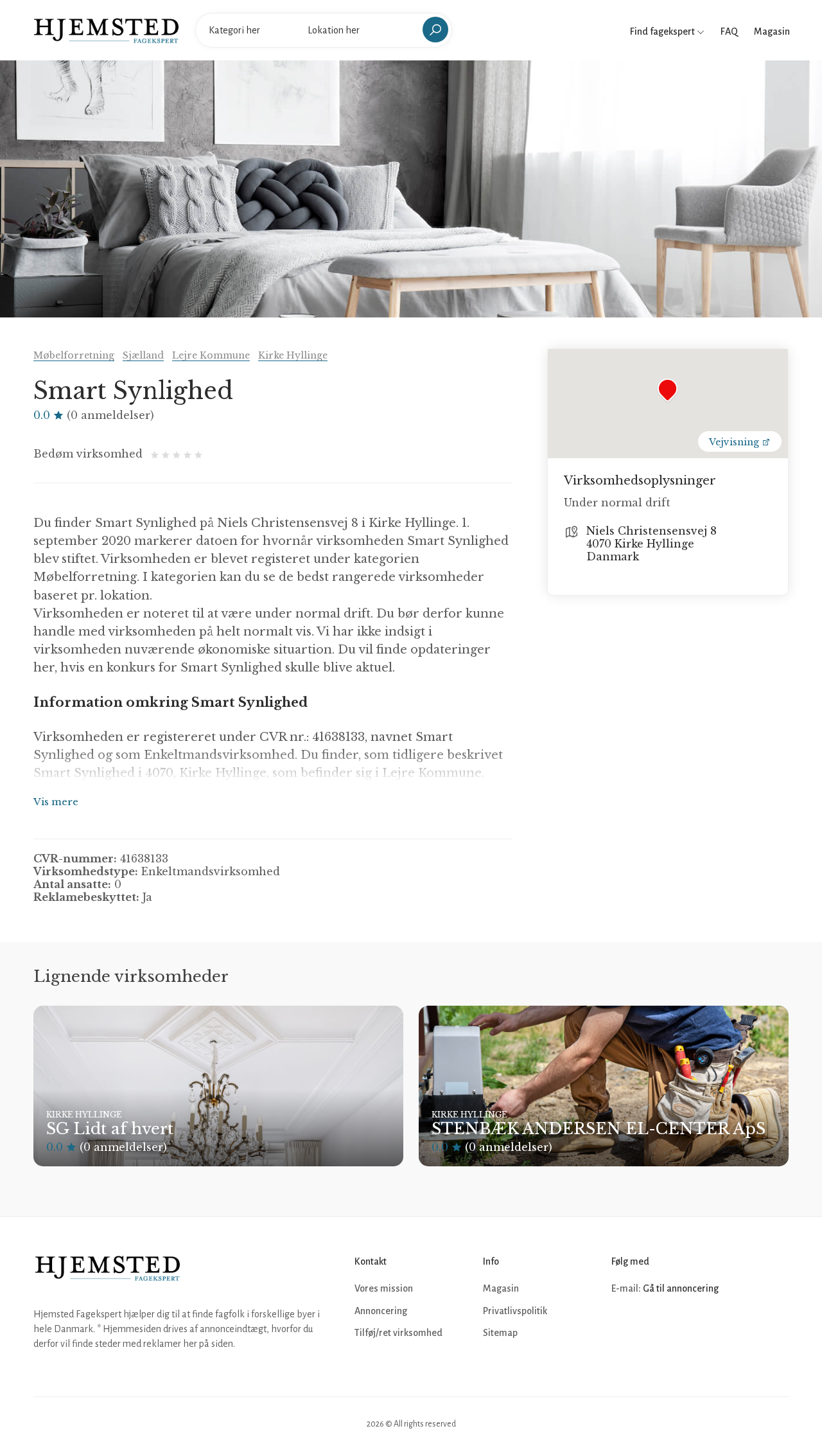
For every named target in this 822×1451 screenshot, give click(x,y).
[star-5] (198, 453)
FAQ (729, 31)
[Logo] (106, 29)
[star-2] (167, 453)
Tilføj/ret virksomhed (398, 1333)
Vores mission (383, 1288)
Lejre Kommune (211, 355)
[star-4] (189, 453)
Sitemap (500, 1333)
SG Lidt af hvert (109, 1128)
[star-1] (156, 453)
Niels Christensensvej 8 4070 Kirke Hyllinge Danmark (651, 543)
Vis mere (55, 802)
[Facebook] (622, 1327)
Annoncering (380, 1311)
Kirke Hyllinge (293, 355)
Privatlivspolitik (515, 1311)
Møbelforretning (73, 355)
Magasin (772, 31)
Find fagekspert (663, 31)
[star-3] (178, 453)
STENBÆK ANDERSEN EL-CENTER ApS (598, 1128)
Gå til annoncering (681, 1288)
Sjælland (143, 355)
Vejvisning (735, 442)
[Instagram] (651, 1327)
